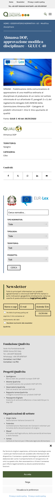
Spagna (7, 147)
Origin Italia (11, 418)
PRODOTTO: (12, 255)
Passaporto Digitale (14, 398)
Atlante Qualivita (13, 382)
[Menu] (50, 14)
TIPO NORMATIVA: (15, 220)
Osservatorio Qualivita (15, 387)
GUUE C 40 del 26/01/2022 (23, 118)
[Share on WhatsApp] (27, 176)
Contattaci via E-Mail (12, 359)
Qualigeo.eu (11, 376)
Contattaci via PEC (11, 362)
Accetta (27, 474)
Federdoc (10, 423)
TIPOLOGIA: (12, 231)
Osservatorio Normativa (23, 23)
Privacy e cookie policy (18, 496)
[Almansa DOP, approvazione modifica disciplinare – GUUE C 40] (27, 72)
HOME (6, 23)
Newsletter (20, 2)
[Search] (44, 14)
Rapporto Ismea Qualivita (17, 392)
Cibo (5, 155)
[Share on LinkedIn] (37, 176)
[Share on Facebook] (8, 176)
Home (11, 2)
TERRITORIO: (12, 243)
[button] (50, 445)
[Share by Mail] (46, 176)
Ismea (8, 439)
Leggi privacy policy (38, 298)
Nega (27, 482)
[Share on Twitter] (18, 176)
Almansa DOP (9, 134)
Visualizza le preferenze (27, 490)
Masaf (8, 431)
